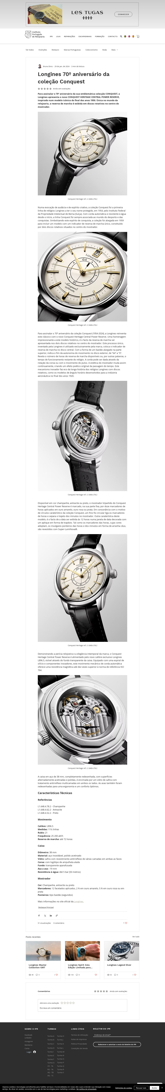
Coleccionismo (92, 50)
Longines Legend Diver (119, 965)
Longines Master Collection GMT (38, 966)
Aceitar (154, 1088)
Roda (104, 50)
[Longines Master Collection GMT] (43, 951)
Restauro (55, 50)
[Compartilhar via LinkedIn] (51, 915)
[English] (128, 36)
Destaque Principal (46, 907)
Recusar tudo (141, 1088)
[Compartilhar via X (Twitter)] (45, 915)
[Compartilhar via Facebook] (39, 915)
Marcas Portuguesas (72, 50)
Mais (113, 50)
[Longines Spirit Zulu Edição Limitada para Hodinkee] (82, 951)
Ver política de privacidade (86, 1089)
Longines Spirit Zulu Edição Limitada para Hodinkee (79, 966)
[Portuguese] (124, 36)
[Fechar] (162, 1088)
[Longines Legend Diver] (121, 951)
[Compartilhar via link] (57, 915)
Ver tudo (135, 936)
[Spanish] (132, 36)
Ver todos (30, 50)
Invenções (43, 50)
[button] (58, 36)
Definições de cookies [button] (123, 1088)
